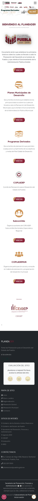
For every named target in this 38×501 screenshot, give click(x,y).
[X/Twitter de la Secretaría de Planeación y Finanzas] (3, 359)
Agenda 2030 (7, 435)
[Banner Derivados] (19, 10)
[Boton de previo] (3, 10)
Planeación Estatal (9, 404)
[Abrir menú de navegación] (35, 3)
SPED (4, 444)
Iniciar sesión (19, 497)
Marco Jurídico (8, 398)
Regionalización (8, 401)
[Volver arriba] (34, 497)
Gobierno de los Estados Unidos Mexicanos (17, 423)
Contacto (6, 411)
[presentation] (1, 325)
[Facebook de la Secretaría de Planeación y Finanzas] (7, 359)
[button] (4, 497)
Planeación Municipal (10, 408)
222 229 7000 (8, 463)
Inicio (5, 395)
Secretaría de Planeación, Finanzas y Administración (15, 431)
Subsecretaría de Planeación (25, 495)
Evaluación (6, 441)
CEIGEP (5, 438)
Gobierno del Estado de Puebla (13, 426)
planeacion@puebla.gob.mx (14, 467)
